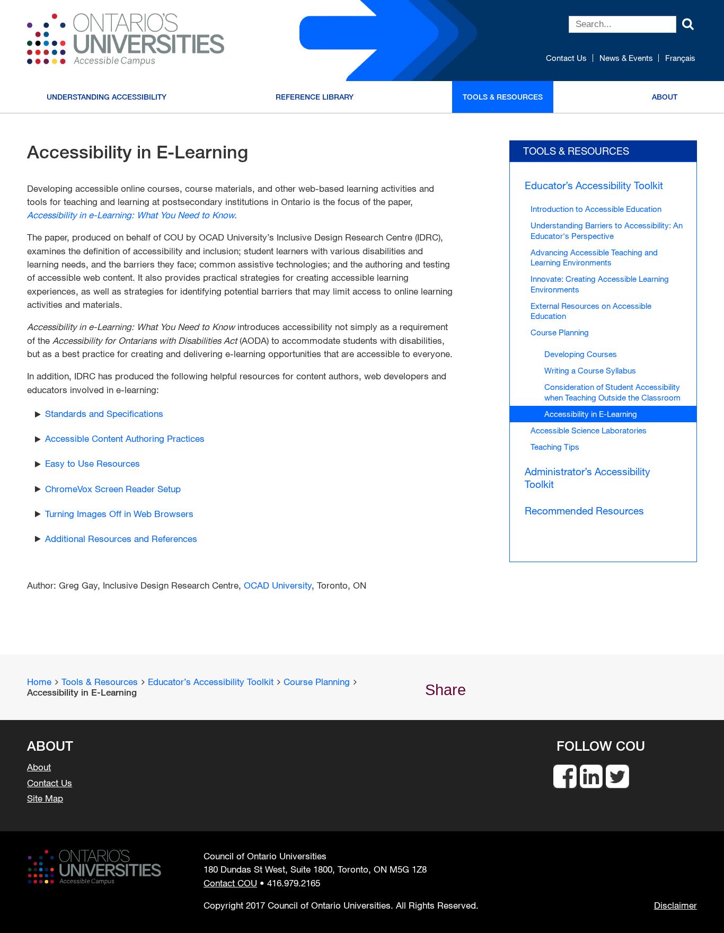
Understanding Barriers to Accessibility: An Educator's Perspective (607, 230)
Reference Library (315, 96)
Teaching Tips (555, 446)
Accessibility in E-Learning (590, 414)
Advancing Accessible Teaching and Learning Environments (594, 257)
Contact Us (566, 58)
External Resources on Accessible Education (591, 311)
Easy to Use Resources (92, 463)
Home (39, 681)
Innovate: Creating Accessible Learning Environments (600, 284)
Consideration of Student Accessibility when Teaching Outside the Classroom (612, 392)
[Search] (688, 23)
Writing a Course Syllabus (590, 370)
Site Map (45, 798)
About (664, 96)
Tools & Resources (503, 96)
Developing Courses (580, 354)
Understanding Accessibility (106, 96)
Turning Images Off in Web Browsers (119, 513)
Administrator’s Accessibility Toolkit (587, 477)
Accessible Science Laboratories (589, 430)
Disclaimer (675, 905)
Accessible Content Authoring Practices (125, 438)
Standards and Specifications (104, 413)
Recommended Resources (584, 510)
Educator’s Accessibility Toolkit (594, 185)
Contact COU (230, 882)
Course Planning (560, 332)
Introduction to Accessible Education (596, 209)
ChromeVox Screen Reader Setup (113, 488)
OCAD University (278, 585)
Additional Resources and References (121, 538)
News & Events (626, 58)
